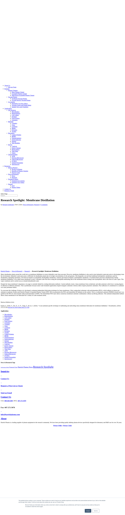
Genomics (15, 120)
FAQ (13, 186)
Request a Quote (9, 190)
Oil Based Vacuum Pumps (19, 98)
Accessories (11, 102)
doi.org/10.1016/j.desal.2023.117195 (18, 307)
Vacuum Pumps (12, 97)
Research (14, 177)
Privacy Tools (67, 425)
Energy (10, 144)
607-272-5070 (22, 401)
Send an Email (6, 393)
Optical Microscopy (17, 159)
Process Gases (16, 172)
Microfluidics (15, 112)
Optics (13, 153)
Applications (8, 108)
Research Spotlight (43, 366)
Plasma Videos (16, 187)
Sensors (14, 141)
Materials (10, 121)
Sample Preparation (17, 163)
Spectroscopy (15, 164)
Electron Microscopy (18, 158)
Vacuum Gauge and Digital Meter (21, 105)
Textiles (14, 131)
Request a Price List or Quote (12, 386)
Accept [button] (88, 511)
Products (6, 89)
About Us (7, 85)
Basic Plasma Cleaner (18, 92)
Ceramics (14, 123)
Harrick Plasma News (25, 367)
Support (10, 184)
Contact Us (7, 189)
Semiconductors (16, 140)
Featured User (13, 367)
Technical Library (13, 179)
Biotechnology (16, 113)
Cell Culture (15, 115)
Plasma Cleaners (13, 90)
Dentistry (14, 117)
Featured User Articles (18, 181)
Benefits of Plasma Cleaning (20, 171)
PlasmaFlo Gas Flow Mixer (20, 103)
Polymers (14, 130)
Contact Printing (16, 135)
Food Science (16, 118)
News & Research (13, 174)
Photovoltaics (15, 149)
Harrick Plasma (5, 271)
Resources (7, 166)
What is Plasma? (13, 167)
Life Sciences (12, 110)
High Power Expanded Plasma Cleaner (23, 95)
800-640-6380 (8, 401)
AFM (13, 156)
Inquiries (5, 371)
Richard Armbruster (8, 204)
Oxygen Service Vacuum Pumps (21, 100)
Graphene (14, 126)
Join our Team (12, 87)
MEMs (14, 136)
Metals (14, 128)
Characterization (12, 154)
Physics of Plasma (17, 169)
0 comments (44, 204)
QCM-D (14, 161)
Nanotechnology (16, 138)
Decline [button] (96, 511)
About (3, 418)
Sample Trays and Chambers (20, 107)
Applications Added (5, 367)
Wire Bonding (16, 143)
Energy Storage (16, 148)
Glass (13, 125)
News (13, 176)
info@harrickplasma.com (10, 414)
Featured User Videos (18, 182)
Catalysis (14, 146)
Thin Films (15, 151)
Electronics (11, 133)
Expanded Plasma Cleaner (19, 94)
